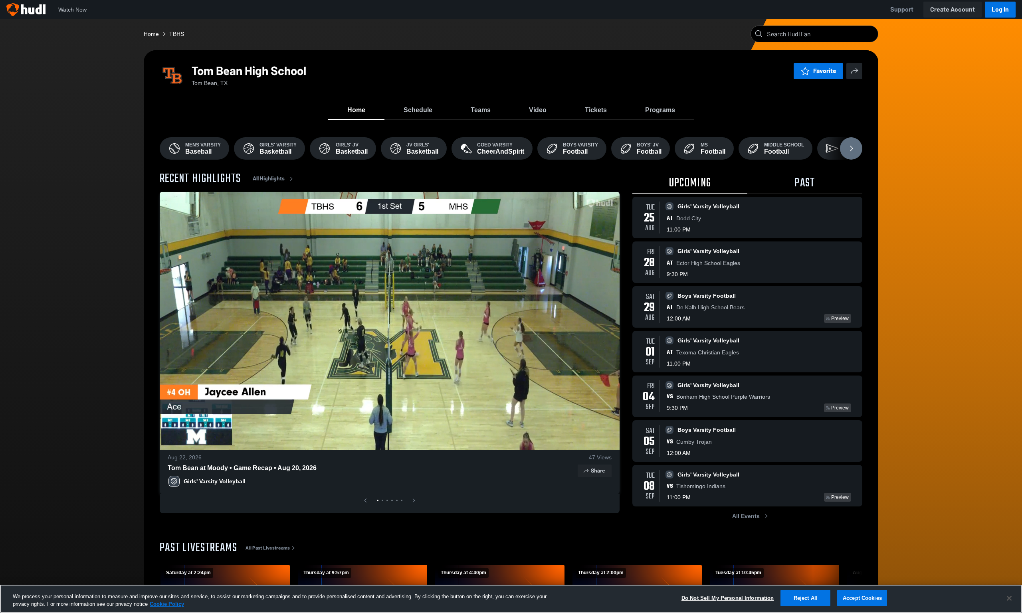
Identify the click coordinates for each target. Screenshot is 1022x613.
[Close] (1009, 598)
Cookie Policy (167, 604)
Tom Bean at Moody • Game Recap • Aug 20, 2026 (242, 468)
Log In (1000, 9)
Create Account (952, 9)
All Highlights (269, 178)
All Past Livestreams (268, 548)
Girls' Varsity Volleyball (215, 481)
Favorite (824, 70)
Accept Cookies (862, 598)
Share (598, 470)
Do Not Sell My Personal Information (727, 598)
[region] (511, 599)
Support (901, 9)
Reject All (806, 598)
